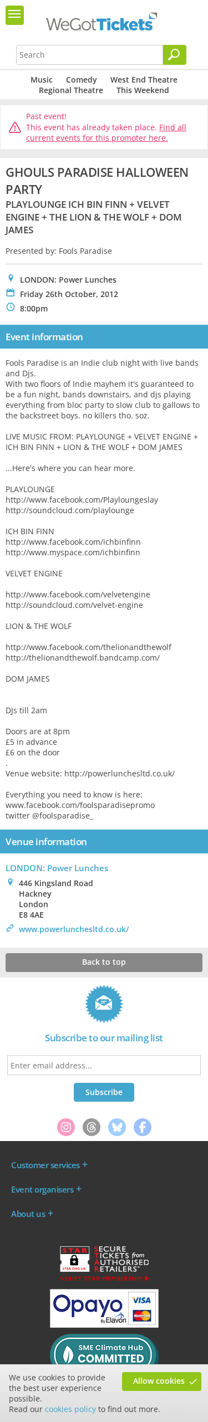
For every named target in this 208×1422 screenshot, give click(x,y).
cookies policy (70, 1409)
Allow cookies (159, 1380)
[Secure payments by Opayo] (104, 1325)
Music (42, 79)
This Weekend (142, 90)
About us (28, 1213)
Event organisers (42, 1189)
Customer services (45, 1164)
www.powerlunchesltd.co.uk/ (74, 929)
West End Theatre (143, 79)
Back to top (104, 961)
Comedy (81, 79)
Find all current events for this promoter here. (106, 133)
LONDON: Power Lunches (57, 867)
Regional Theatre (71, 90)
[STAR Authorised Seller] (104, 1280)
